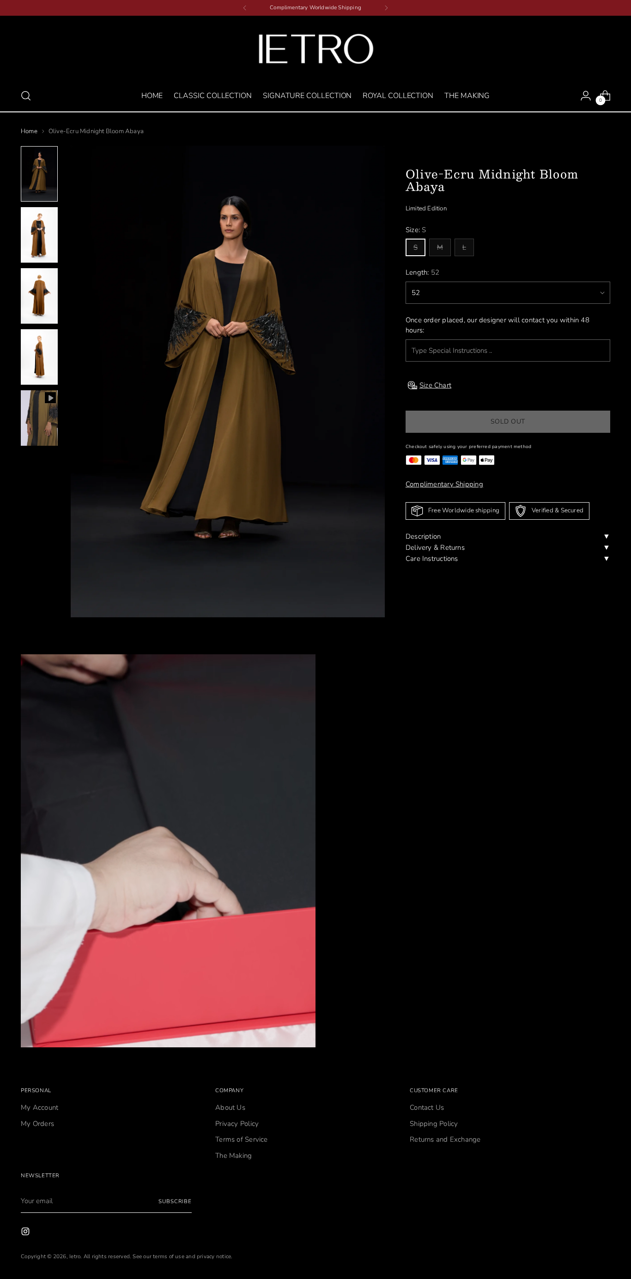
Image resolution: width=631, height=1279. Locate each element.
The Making (233, 1155)
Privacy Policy (237, 1123)
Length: (422, 272)
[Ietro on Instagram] (26, 1233)
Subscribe (175, 1201)
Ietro (74, 1256)
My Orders (37, 1123)
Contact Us (427, 1107)
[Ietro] (315, 49)
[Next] (386, 8)
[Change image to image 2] (39, 235)
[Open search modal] (26, 95)
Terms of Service (241, 1139)
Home (29, 131)
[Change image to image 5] (39, 418)
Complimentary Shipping (444, 484)
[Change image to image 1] (39, 174)
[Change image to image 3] (39, 296)
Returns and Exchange (445, 1139)
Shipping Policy (434, 1123)
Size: (416, 229)
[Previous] (245, 8)
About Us (230, 1107)
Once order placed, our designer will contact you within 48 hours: (497, 325)
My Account (39, 1107)
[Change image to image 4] (39, 357)
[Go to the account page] (585, 95)
